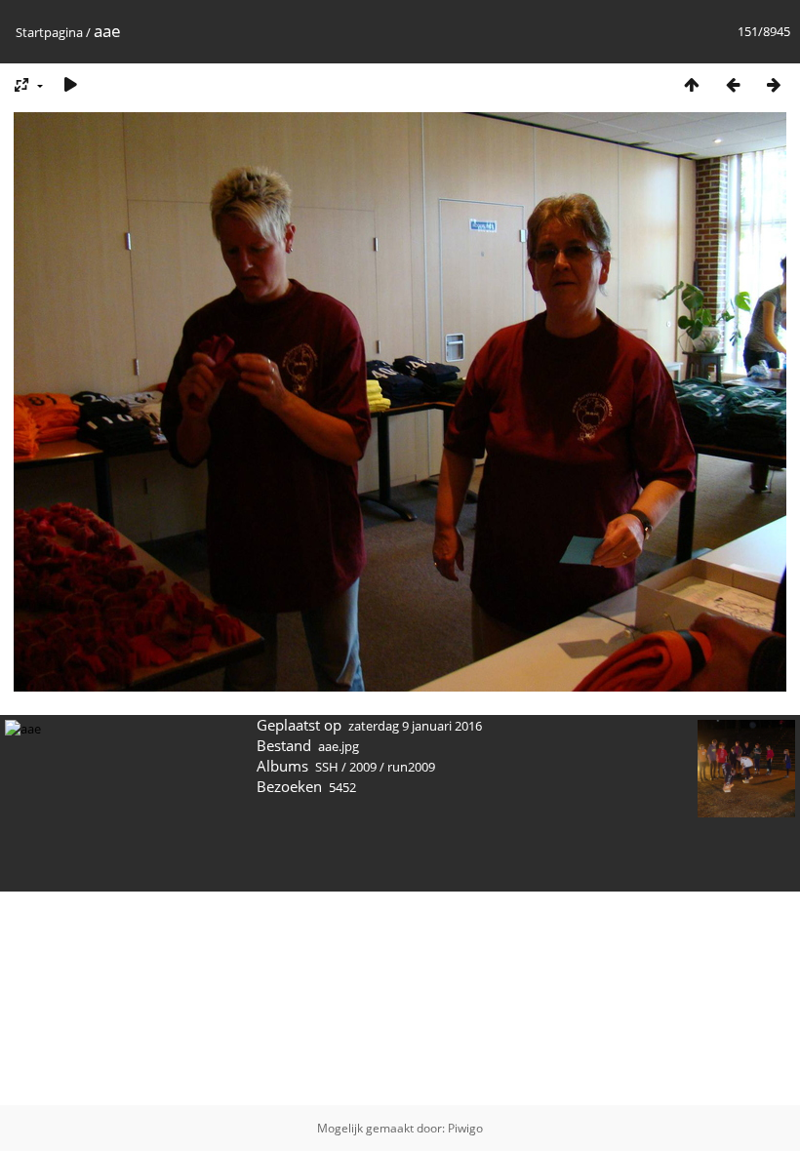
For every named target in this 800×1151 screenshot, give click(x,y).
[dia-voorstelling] (70, 84)
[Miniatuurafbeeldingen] (691, 84)
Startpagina (49, 32)
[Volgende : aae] (773, 84)
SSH (327, 766)
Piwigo (465, 1128)
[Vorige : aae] (732, 84)
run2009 (411, 766)
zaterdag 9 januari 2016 (415, 725)
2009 (363, 766)
